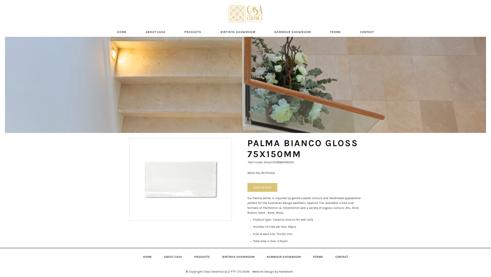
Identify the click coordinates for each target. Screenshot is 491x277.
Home (121, 32)
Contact (367, 32)
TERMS (335, 32)
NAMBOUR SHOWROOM (292, 32)
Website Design (263, 271)
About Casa (155, 32)
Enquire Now (262, 187)
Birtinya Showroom (237, 32)
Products (192, 32)
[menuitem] (147, 256)
